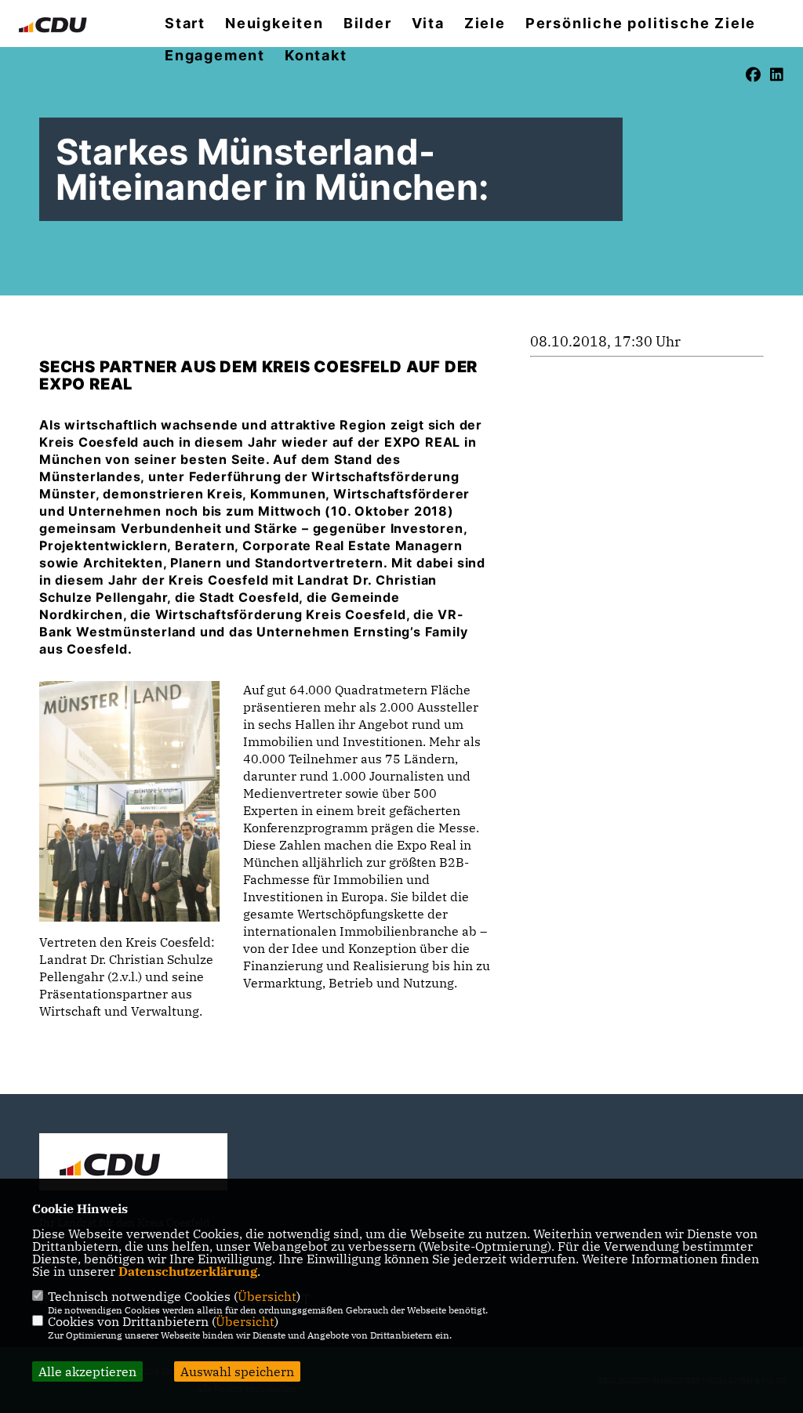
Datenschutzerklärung (187, 1271)
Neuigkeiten (274, 23)
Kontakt (316, 56)
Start (185, 23)
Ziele (485, 23)
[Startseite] (133, 1164)
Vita (428, 23)
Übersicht (267, 1296)
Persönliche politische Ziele (640, 23)
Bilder (367, 23)
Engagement (215, 56)
